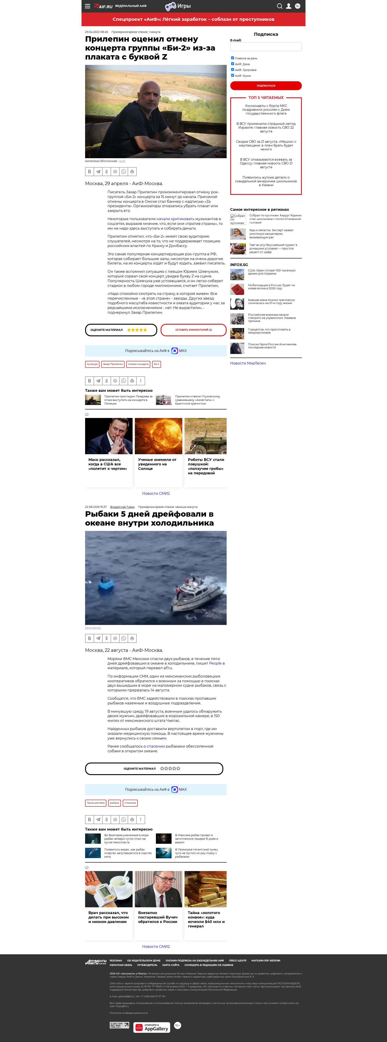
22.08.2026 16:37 (96, 507)
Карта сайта (170, 965)
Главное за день (246, 58)
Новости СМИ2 (156, 493)
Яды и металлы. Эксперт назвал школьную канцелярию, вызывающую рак (271, 233)
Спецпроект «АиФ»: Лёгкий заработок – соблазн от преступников (193, 19)
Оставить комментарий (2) (193, 329)
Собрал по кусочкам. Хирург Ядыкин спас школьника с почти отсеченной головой (275, 219)
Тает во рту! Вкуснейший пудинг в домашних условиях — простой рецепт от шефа (273, 248)
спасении (156, 746)
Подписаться (266, 85)
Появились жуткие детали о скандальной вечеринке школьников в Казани (266, 181)
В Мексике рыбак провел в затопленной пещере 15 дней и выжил (196, 838)
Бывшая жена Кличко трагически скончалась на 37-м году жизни (271, 301)
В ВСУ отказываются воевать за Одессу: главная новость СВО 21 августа (266, 163)
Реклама (116, 960)
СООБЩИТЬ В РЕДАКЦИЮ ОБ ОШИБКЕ (209, 965)
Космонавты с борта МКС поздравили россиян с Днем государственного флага (266, 109)
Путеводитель (147, 965)
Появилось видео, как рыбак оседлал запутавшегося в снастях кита (128, 853)
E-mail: (235, 40)
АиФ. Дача (242, 64)
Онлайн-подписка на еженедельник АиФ (195, 960)
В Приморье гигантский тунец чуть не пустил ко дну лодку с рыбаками (196, 853)
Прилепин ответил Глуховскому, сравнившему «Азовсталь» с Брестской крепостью (198, 400)
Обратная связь (121, 965)
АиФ (122, 161)
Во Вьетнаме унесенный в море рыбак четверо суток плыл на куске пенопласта (126, 838)
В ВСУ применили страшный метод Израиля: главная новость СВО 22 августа (266, 127)
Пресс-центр (237, 960)
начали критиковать (175, 219)
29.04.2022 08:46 (96, 32)
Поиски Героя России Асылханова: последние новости (272, 346)
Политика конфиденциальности (129, 1013)
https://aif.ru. (122, 1006)
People (215, 663)
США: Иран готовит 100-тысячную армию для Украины (271, 272)
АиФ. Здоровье (245, 70)
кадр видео (93, 627)
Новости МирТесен (248, 363)
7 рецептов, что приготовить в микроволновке (269, 331)
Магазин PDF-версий (266, 960)
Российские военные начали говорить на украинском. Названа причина (272, 318)
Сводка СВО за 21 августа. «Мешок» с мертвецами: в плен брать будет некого (266, 145)
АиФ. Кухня (243, 75)
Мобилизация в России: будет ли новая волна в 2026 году (271, 287)
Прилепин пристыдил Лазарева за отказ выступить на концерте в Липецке (128, 400)
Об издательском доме (144, 960)
